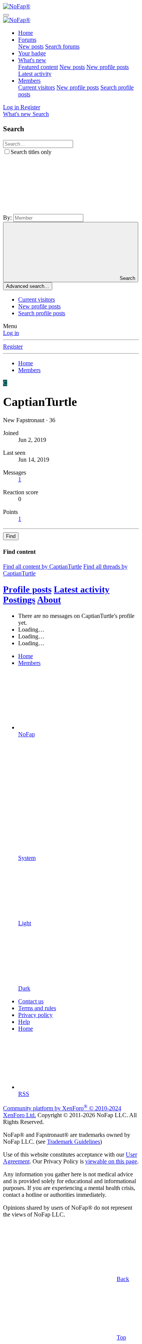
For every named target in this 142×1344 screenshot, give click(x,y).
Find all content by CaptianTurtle (42, 566)
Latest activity (34, 74)
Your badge (32, 53)
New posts (31, 46)
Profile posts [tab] (27, 589)
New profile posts (107, 67)
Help (24, 1022)
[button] (60, 210)
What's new (32, 60)
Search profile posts (41, 313)
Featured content (38, 67)
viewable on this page (111, 1161)
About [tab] (49, 600)
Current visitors (36, 87)
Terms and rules (37, 1008)
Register (13, 346)
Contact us (31, 1001)
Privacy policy (35, 1015)
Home (25, 33)
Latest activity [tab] (81, 589)
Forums (27, 39)
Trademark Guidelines (73, 1141)
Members (29, 80)
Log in (11, 333)
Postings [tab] (19, 600)
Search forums (62, 46)
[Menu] (6, 15)
